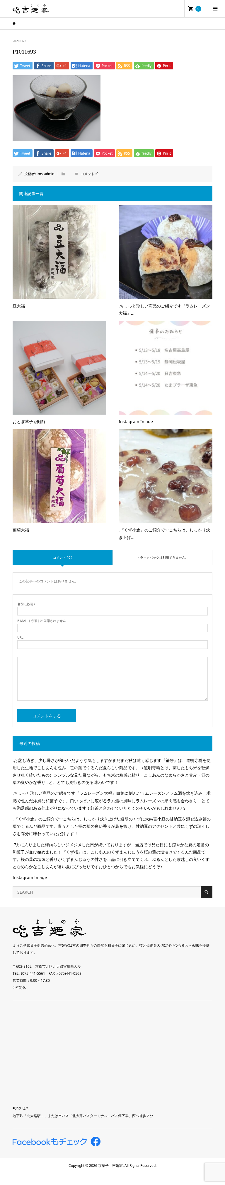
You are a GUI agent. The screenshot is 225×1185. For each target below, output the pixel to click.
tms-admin (45, 173)
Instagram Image (30, 877)
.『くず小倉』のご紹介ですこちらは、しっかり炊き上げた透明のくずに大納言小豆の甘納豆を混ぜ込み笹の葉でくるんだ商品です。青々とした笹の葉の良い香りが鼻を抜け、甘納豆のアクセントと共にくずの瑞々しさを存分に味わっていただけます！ (112, 826)
